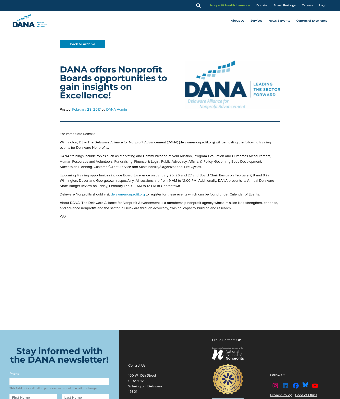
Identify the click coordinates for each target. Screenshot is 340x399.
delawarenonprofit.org (128, 194)
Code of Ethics (306, 395)
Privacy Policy (281, 395)
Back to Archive (82, 44)
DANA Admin (116, 109)
